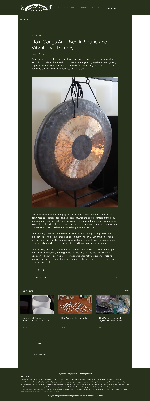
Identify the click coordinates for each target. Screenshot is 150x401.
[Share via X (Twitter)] (38, 270)
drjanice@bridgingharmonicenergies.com (75, 374)
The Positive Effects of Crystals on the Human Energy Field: (110, 319)
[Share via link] (50, 270)
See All (127, 290)
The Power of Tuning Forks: (74, 318)
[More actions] (117, 35)
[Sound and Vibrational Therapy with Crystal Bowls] (37, 304)
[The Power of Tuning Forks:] (75, 304)
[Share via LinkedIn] (44, 270)
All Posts (24, 19)
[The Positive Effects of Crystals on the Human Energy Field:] (113, 304)
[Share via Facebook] (33, 270)
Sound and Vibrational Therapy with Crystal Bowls (36, 319)
